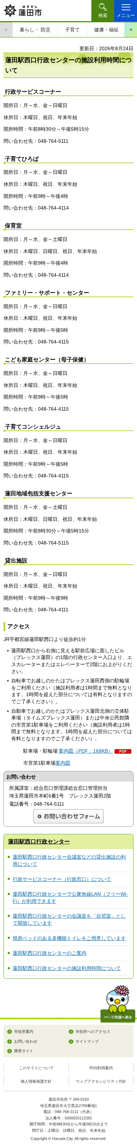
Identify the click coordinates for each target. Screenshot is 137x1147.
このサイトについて (36, 1068)
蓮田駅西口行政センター (39, 842)
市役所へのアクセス (93, 1031)
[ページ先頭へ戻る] (117, 1004)
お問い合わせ (25, 1041)
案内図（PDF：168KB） (86, 751)
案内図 (63, 763)
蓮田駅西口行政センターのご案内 (49, 953)
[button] (102, 10)
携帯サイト (23, 1051)
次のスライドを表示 (130, 29)
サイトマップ (87, 1041)
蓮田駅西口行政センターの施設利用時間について (67, 968)
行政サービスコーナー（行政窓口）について (62, 879)
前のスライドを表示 (6, 29)
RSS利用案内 (101, 1068)
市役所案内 (23, 1031)
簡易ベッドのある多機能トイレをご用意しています (69, 938)
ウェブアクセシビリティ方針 (101, 1081)
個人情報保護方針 (36, 1081)
